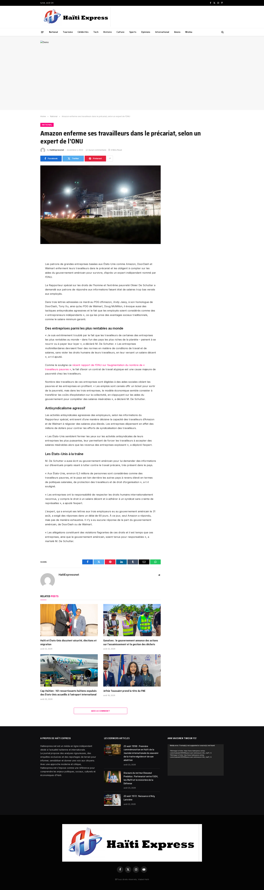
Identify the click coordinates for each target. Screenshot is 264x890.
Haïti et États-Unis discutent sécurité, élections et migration (68, 642)
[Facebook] (30, 259)
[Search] (222, 32)
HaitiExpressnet (57, 150)
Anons (177, 32)
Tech (95, 32)
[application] (196, 760)
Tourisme (68, 32)
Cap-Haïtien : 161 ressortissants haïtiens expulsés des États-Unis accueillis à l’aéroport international (68, 692)
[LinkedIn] (30, 273)
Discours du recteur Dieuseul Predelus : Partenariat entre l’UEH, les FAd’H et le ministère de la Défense (141, 778)
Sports (132, 32)
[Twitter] (30, 266)
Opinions (145, 32)
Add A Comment (100, 711)
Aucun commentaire (97, 150)
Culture (120, 32)
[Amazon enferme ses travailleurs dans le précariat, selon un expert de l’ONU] (100, 204)
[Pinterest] (30, 280)
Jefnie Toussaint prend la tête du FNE (124, 691)
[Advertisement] (132, 82)
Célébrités (83, 32)
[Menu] (42, 32)
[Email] (30, 286)
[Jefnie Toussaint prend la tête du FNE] (132, 670)
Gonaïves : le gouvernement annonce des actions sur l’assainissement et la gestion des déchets (130, 642)
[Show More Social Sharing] (110, 158)
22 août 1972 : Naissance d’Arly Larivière (139, 797)
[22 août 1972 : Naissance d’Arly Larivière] (112, 800)
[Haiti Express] (76, 17)
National (53, 32)
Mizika (188, 32)
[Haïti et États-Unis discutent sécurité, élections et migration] (69, 620)
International (162, 32)
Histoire (107, 32)
